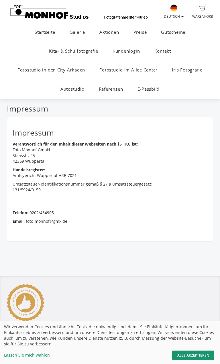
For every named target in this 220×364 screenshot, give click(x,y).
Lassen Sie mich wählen (27, 355)
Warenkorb (202, 16)
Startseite (45, 32)
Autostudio (72, 89)
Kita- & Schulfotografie (73, 51)
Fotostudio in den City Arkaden (51, 70)
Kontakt (162, 51)
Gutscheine (173, 32)
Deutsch (172, 16)
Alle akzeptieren (193, 355)
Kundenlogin (126, 51)
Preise (140, 32)
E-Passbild (149, 89)
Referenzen (111, 89)
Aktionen (109, 32)
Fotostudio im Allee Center (128, 70)
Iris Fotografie (187, 70)
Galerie (77, 32)
